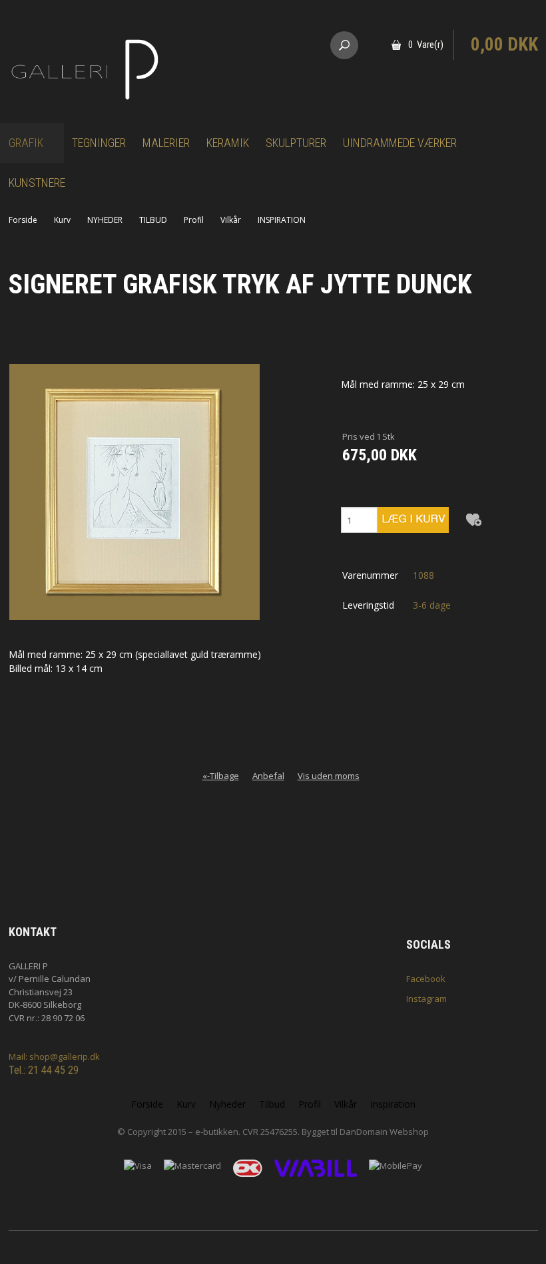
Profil (194, 220)
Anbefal (268, 776)
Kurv (62, 220)
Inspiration (392, 1104)
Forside (23, 220)
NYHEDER (105, 220)
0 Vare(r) (425, 45)
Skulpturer (296, 143)
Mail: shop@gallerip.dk (54, 1056)
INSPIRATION (282, 220)
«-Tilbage (220, 776)
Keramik (227, 143)
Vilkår (230, 220)
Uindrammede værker (400, 143)
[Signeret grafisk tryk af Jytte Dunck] (134, 491)
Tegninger (99, 143)
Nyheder (227, 1104)
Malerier (166, 143)
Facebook (425, 979)
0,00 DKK (504, 44)
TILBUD (153, 220)
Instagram (426, 999)
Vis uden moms (329, 776)
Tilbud (272, 1104)
